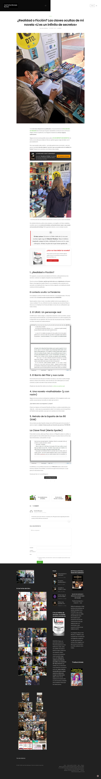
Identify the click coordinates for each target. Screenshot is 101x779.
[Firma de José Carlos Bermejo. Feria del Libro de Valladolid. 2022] (25, 596)
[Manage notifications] (98, 776)
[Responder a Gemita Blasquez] (69, 521)
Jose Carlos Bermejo (44, 28)
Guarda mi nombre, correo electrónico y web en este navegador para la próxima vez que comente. (54, 558)
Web (31, 554)
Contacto (82, 770)
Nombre (31, 547)
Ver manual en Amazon (63, 156)
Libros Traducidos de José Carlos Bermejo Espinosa (74, 769)
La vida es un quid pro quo (58, 386)
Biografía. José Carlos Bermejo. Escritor (71, 770)
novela (50, 16)
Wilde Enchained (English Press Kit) (78, 771)
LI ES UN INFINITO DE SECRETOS (60, 138)
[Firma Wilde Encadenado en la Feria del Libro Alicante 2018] (25, 697)
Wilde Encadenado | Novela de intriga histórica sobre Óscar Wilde (71, 766)
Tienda (92, 5)
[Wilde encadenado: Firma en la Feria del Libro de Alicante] (39, 706)
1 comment (59, 28)
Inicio (65, 765)
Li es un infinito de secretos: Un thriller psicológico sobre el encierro (71, 767)
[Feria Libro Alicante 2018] (39, 745)
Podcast (82, 765)
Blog (79, 765)
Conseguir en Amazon (53, 260)
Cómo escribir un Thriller (72, 765)
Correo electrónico (33, 551)
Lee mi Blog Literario (50, 477)
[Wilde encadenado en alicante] (39, 735)
